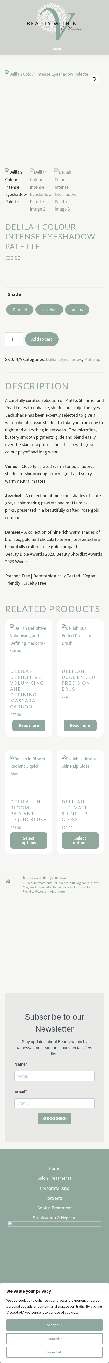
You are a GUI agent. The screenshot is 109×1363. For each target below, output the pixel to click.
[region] (54, 1323)
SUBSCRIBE (54, 1118)
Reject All (54, 1352)
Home (54, 1168)
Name (20, 1064)
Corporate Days (54, 1188)
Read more (29, 725)
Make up (92, 359)
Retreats (54, 1198)
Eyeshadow (71, 359)
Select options (29, 840)
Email (19, 1091)
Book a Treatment (54, 1208)
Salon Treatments (54, 1178)
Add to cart (41, 339)
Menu (57, 48)
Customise (54, 1338)
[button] (94, 79)
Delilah (52, 359)
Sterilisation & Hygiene (54, 1217)
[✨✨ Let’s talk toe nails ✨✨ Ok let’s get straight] (80, 966)
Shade (14, 294)
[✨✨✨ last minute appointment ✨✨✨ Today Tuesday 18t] (29, 926)
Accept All (54, 1325)
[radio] (19, 309)
